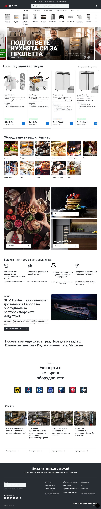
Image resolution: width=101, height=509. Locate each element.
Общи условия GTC (50, 485)
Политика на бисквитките (51, 491)
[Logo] (10, 5)
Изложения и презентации (88, 493)
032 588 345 (39, 1)
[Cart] (96, 6)
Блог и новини (84, 488)
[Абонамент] (24, 485)
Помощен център (62, 1)
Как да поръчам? (67, 485)
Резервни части (50, 1)
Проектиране (48, 10)
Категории (37, 10)
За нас (82, 485)
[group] (8, 18)
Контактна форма (50, 488)
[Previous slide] (85, 57)
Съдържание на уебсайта (52, 493)
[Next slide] (88, 57)
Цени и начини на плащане (70, 492)
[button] (92, 18)
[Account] (93, 6)
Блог (72, 10)
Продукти (26, 10)
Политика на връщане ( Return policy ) (71, 489)
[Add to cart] (23, 123)
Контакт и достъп (85, 491)
